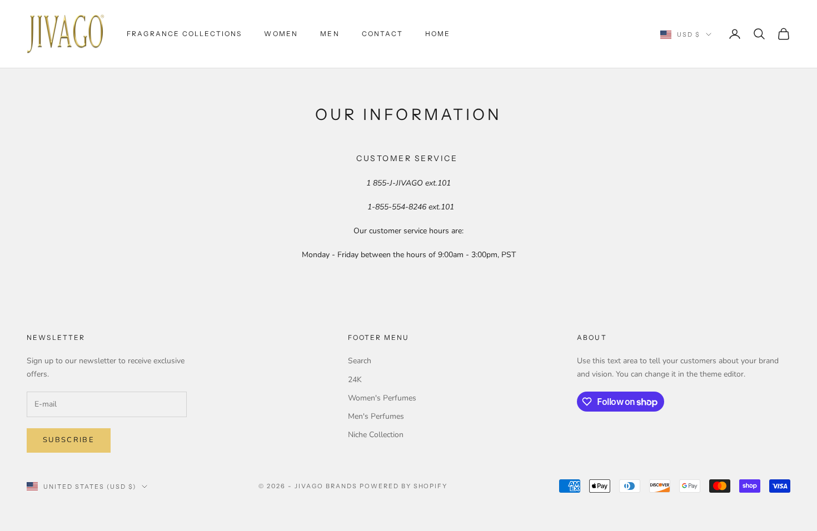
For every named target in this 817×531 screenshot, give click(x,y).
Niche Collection (375, 434)
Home (438, 33)
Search (359, 360)
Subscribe (68, 440)
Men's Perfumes (376, 416)
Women (281, 33)
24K (355, 379)
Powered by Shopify (404, 486)
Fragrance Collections (184, 33)
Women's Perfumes (382, 398)
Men (329, 33)
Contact (382, 33)
